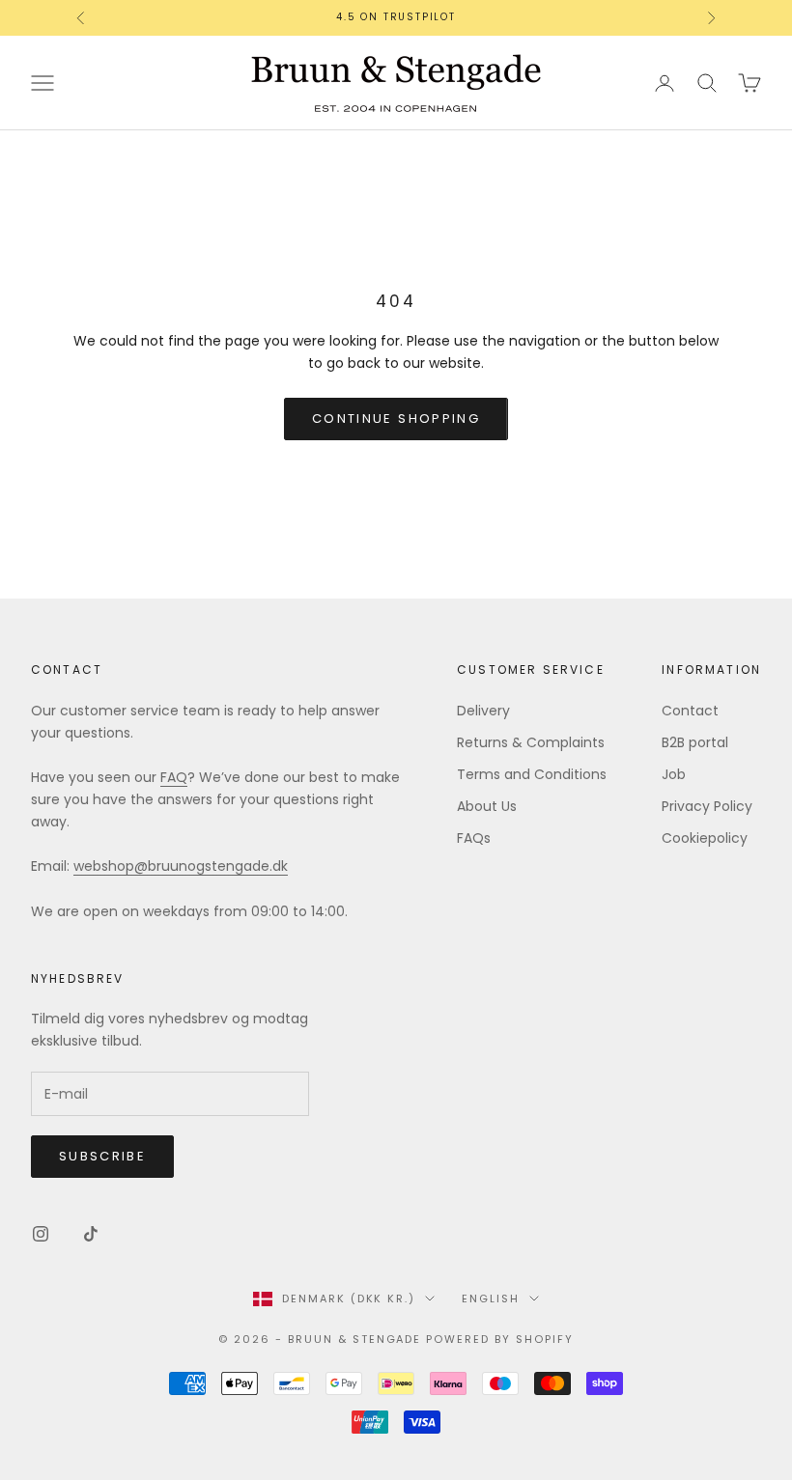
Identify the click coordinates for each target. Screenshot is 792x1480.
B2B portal (695, 742)
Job (674, 774)
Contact (690, 710)
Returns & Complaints (531, 742)
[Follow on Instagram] (40, 1233)
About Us (487, 806)
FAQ (173, 777)
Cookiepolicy (705, 838)
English (491, 1298)
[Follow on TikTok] (90, 1233)
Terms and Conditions (532, 774)
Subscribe (102, 1156)
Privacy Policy (707, 806)
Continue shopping (396, 418)
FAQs (474, 838)
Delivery (483, 710)
